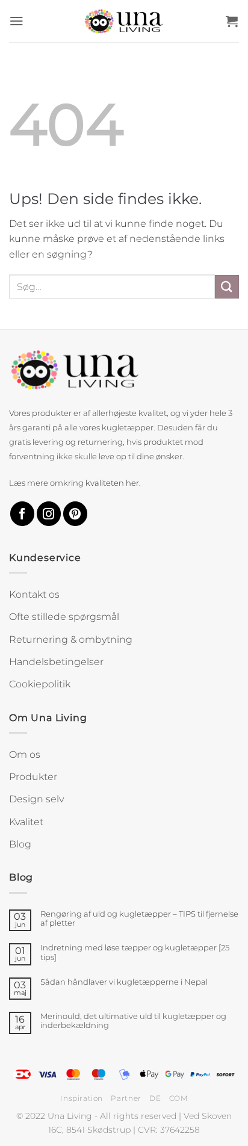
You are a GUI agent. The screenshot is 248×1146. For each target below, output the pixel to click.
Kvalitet (26, 822)
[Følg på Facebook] (22, 513)
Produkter (33, 776)
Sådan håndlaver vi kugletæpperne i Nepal (124, 981)
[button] (17, 21)
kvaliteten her (112, 483)
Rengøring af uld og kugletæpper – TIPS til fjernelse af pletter (139, 918)
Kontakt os (34, 594)
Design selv (36, 799)
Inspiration (81, 1098)
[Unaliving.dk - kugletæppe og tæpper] (124, 21)
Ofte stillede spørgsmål (64, 616)
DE (155, 1098)
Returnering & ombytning (70, 639)
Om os (24, 754)
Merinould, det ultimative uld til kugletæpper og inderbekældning (133, 1021)
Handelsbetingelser (56, 661)
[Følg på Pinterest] (75, 513)
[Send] (227, 287)
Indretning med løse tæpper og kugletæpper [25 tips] (134, 952)
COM (178, 1098)
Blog (20, 844)
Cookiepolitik (39, 684)
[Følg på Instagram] (49, 513)
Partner (126, 1098)
